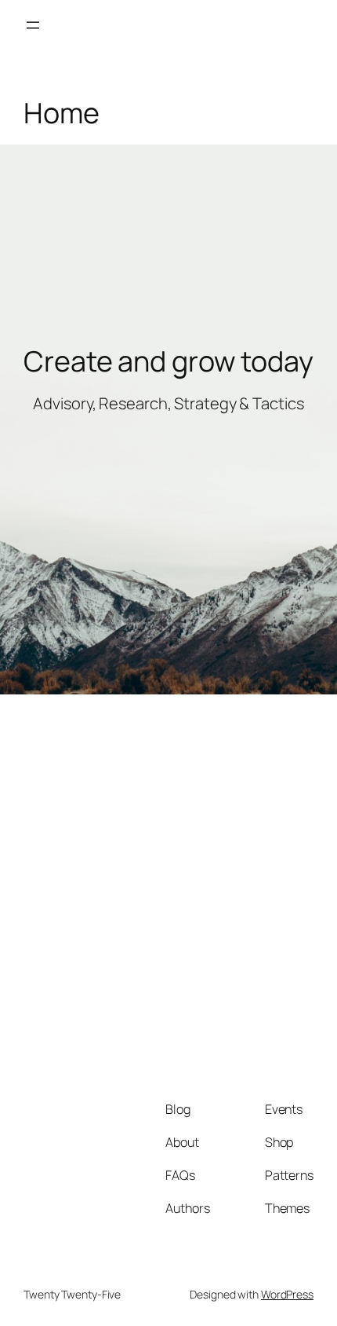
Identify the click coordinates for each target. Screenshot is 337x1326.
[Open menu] (33, 25)
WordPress (287, 1294)
